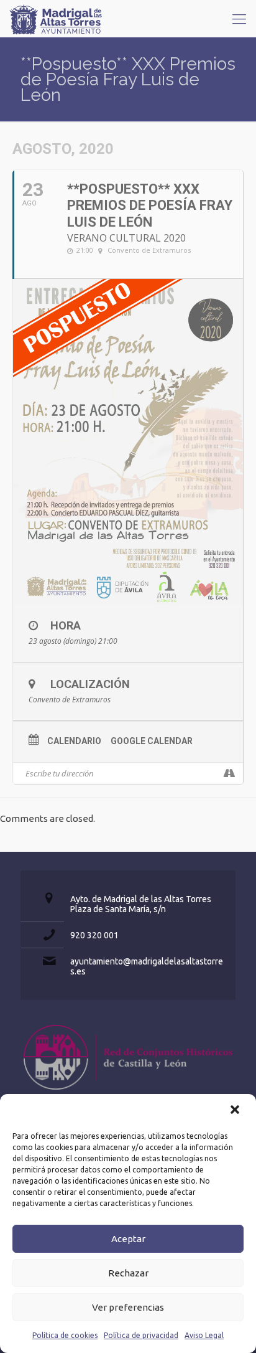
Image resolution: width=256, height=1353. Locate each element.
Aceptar (128, 1238)
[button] (236, 1110)
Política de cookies (65, 1335)
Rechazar (128, 1273)
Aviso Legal (204, 1335)
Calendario (74, 741)
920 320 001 (94, 935)
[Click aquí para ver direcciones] (229, 773)
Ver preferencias (128, 1307)
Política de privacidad (141, 1335)
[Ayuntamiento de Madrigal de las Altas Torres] (56, 18)
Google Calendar (152, 741)
